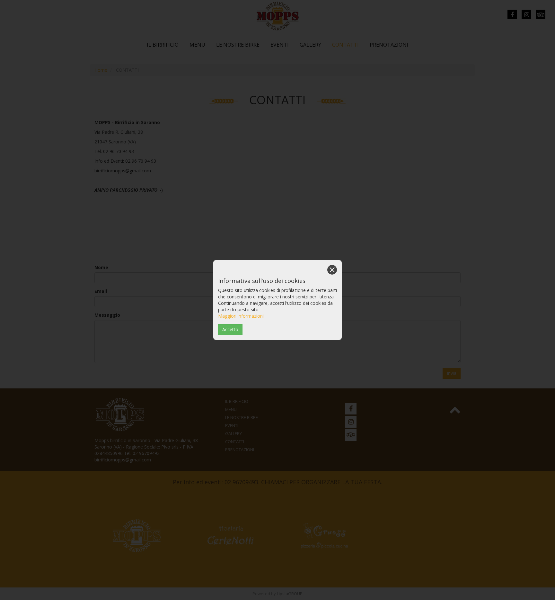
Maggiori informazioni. (241, 316)
